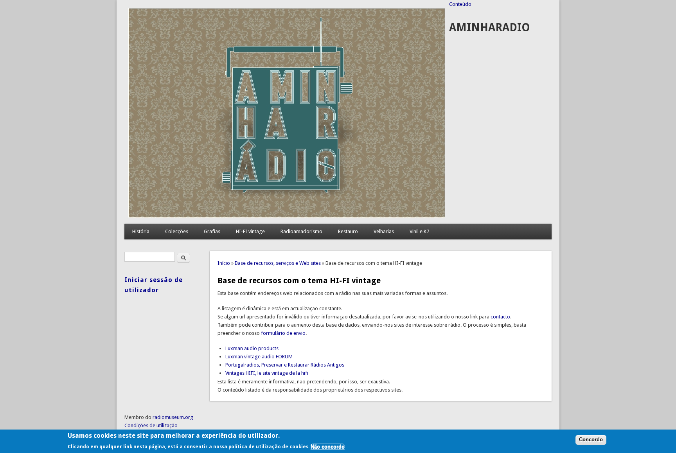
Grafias (212, 231)
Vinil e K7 (419, 231)
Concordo (591, 440)
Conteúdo (460, 4)
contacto (500, 317)
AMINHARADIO (489, 27)
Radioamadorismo (301, 231)
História (140, 231)
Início (224, 263)
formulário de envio (283, 333)
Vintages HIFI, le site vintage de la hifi (266, 373)
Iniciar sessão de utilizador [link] (153, 285)
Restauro (348, 231)
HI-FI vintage (250, 231)
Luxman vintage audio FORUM (259, 357)
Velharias (384, 231)
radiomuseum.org (173, 417)
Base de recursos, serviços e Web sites (278, 263)
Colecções (176, 231)
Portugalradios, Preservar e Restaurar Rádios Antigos (284, 365)
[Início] (286, 216)
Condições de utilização (151, 425)
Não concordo (328, 446)
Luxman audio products (252, 348)
